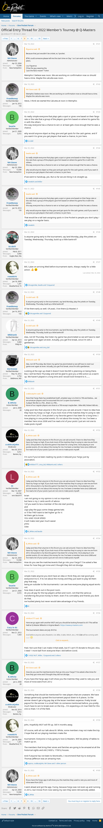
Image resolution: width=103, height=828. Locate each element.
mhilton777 (7, 34)
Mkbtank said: (31, 360)
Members (71, 16)
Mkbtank (12, 334)
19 (39, 38)
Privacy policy (79, 820)
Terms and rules (65, 820)
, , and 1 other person (47, 763)
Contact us (53, 820)
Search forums (17, 21)
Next (45, 38)
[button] (36, 16)
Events (43, 16)
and (35, 182)
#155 (98, 571)
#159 (98, 720)
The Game (29, 16)
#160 (98, 770)
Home (6, 16)
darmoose (12, 368)
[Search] (99, 16)
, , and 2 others (46, 464)
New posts (5, 21)
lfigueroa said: (31, 49)
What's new (55, 16)
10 (31, 38)
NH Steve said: (32, 89)
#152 (98, 430)
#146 (98, 232)
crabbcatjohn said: (33, 393)
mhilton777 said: (32, 618)
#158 (98, 690)
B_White (12, 402)
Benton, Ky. (17, 454)
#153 (98, 471)
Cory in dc (12, 627)
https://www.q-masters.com (71, 625)
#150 (98, 354)
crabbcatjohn (12, 444)
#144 (98, 148)
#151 (98, 388)
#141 (98, 44)
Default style (9, 820)
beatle (12, 126)
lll (12, 486)
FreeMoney (12, 98)
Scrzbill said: (31, 297)
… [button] (14, 38)
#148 (98, 292)
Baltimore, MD (16, 378)
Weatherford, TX (15, 286)
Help (88, 820)
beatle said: (30, 153)
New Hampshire (15, 68)
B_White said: (31, 435)
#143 (98, 112)
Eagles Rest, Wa (15, 256)
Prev (6, 38)
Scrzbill (12, 246)
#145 (98, 189)
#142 (98, 84)
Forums (17, 16)
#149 (98, 320)
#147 (98, 262)
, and (41, 285)
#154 (98, 538)
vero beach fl (16, 495)
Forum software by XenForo (51, 826)
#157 (98, 662)
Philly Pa (18, 344)
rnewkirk (12, 276)
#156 (98, 613)
